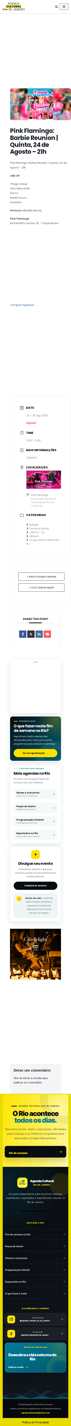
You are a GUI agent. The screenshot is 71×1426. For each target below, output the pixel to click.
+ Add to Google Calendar (41, 576)
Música (34, 536)
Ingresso (31, 457)
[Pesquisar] (56, 6)
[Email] (47, 634)
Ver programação (36, 753)
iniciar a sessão (32, 1078)
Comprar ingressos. (22, 305)
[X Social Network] (31, 634)
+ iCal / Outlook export (41, 587)
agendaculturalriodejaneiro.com (35, 1413)
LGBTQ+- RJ (37, 532)
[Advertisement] (35, 51)
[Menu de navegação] (64, 6)
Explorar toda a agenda (33, 1211)
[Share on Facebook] (22, 634)
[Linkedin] (39, 634)
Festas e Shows (39, 528)
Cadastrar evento (35, 885)
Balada (34, 525)
